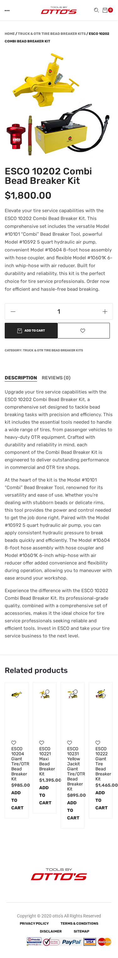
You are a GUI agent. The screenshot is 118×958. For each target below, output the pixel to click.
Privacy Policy (34, 924)
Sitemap (81, 931)
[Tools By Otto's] (59, 10)
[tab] (21, 378)
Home (10, 34)
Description (21, 378)
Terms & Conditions (79, 924)
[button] (7, 10)
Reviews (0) (56, 378)
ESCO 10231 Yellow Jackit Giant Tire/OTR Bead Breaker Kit (72, 769)
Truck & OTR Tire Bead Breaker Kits (52, 34)
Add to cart (16, 800)
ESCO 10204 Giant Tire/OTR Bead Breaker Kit (16, 764)
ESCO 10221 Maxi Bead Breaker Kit (44, 761)
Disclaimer (51, 931)
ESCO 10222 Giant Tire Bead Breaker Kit (100, 764)
